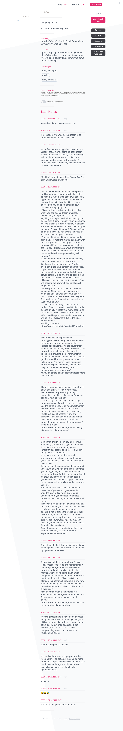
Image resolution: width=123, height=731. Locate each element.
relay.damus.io (49, 80)
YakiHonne (98, 46)
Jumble (98, 35)
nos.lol (45, 75)
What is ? (79, 4)
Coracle (98, 41)
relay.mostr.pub (49, 70)
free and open (74, 719)
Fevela (98, 30)
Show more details (55, 102)
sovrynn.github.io (49, 22)
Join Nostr (96, 4)
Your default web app (98, 53)
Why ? (63, 4)
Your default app (98, 20)
